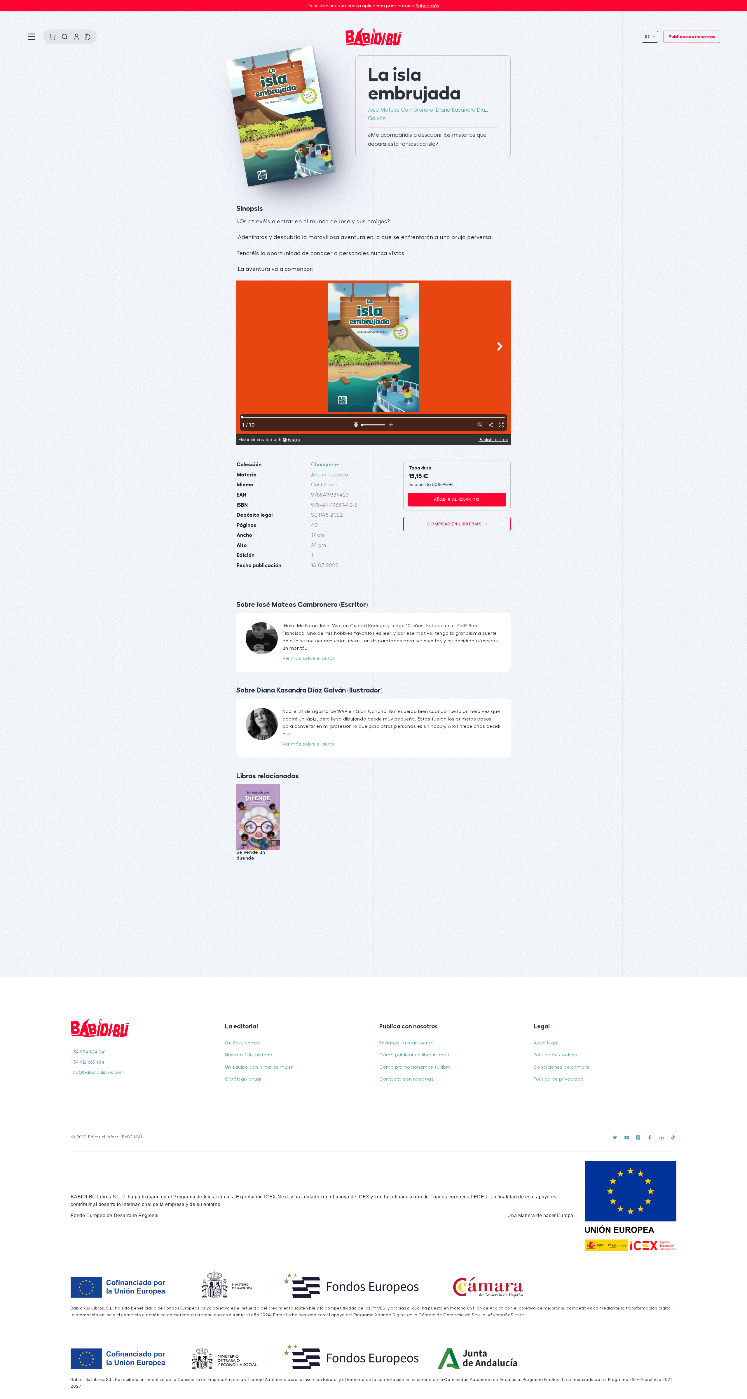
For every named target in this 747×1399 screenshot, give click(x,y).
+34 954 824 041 (88, 1052)
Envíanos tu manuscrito (406, 1043)
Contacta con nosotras (406, 1079)
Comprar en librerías (455, 524)
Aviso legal (546, 1043)
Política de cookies (555, 1055)
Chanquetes (326, 464)
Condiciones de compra (561, 1067)
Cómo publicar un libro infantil (414, 1055)
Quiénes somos (243, 1043)
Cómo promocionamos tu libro (415, 1067)
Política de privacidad (559, 1079)
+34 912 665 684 (87, 1062)
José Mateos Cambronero (400, 110)
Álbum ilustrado (329, 474)
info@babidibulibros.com (97, 1072)
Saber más (427, 5)
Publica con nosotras (692, 36)
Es (648, 36)
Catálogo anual (243, 1079)
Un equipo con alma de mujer (259, 1067)
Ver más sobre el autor (308, 658)
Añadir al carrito (457, 499)
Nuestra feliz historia (248, 1055)
